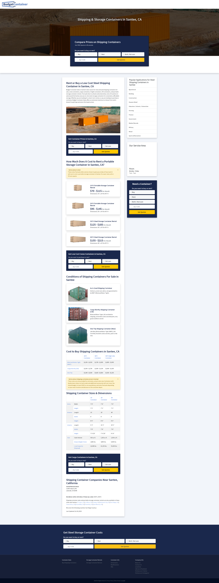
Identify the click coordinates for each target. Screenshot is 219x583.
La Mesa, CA (88, 502)
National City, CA (104, 502)
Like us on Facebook (141, 569)
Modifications (115, 565)
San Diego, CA (114, 502)
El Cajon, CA (80, 502)
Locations (138, 567)
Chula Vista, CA (70, 504)
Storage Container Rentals (94, 563)
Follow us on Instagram (142, 573)
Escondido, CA (80, 504)
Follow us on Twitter (141, 571)
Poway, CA (96, 502)
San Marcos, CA (97, 504)
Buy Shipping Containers (69, 563)
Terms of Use (117, 580)
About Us (137, 563)
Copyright (123, 580)
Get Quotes (121, 60)
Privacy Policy (110, 580)
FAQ (112, 567)
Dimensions (114, 563)
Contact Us (138, 565)
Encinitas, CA (88, 504)
